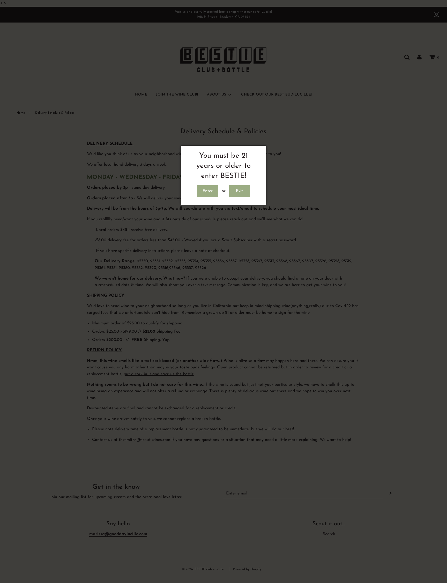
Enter (208, 191)
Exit (239, 191)
